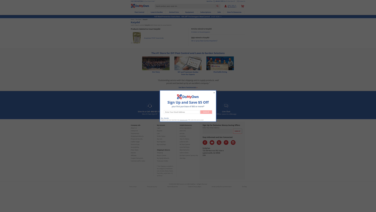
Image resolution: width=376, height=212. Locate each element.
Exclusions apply (184, 120)
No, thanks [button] (165, 118)
